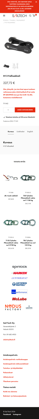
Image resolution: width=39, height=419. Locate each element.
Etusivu (5, 20)
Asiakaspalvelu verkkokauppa (15, 359)
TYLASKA (12, 20)
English (30, 132)
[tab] (11, 131)
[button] (4, 15)
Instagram (17, 414)
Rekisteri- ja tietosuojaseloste (14, 396)
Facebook (7, 414)
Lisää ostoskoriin (25, 110)
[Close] (36, 2)
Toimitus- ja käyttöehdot (12, 368)
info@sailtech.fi (9, 340)
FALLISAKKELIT (21, 20)
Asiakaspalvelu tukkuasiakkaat (15, 364)
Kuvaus (11, 132)
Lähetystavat (8, 377)
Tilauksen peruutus (10, 381)
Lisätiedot (20, 132)
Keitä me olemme (10, 392)
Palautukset (8, 373)
